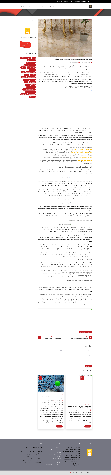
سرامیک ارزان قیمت (24, 57)
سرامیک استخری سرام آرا (31, 62)
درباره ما (28, 6)
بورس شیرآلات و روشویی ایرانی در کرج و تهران (79, 337)
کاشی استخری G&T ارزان (31, 87)
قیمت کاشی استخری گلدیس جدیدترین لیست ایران (53, 459)
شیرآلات (23, 72)
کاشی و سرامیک (88, 404)
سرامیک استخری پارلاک (31, 67)
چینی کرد (26, 82)
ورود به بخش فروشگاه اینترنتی (87, 1)
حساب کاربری (23, 6)
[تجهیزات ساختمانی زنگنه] (90, 6)
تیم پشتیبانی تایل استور (65, 472)
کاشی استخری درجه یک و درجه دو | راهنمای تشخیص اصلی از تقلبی (79, 407)
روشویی (34, 57)
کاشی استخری (78, 410)
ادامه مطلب (87, 426)
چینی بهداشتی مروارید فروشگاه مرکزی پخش (53, 337)
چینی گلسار (27, 84)
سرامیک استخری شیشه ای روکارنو (29, 65)
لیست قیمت (43, 6)
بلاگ (38, 6)
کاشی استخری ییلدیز (31, 94)
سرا (29, 57)
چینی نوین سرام (32, 82)
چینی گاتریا (33, 84)
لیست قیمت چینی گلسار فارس (55, 449)
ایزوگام (60, 287)
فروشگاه (49, 6)
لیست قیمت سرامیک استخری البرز (55, 454)
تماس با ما (34, 6)
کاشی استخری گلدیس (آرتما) (30, 91)
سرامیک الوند (23, 67)
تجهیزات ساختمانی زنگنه (86, 62)
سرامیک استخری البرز (31, 60)
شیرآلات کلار (27, 74)
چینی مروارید (26, 79)
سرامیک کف (72, 62)
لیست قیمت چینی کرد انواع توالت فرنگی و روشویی (53, 465)
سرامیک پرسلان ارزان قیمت (30, 72)
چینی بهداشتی (32, 79)
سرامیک (76, 62)
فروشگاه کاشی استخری (31, 77)
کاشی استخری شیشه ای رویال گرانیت (29, 89)
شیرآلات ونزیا (33, 74)
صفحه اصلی (55, 6)
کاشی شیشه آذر (23, 94)
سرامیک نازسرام (32, 70)
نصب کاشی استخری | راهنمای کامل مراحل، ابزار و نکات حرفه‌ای (52, 397)
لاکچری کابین (24, 77)
